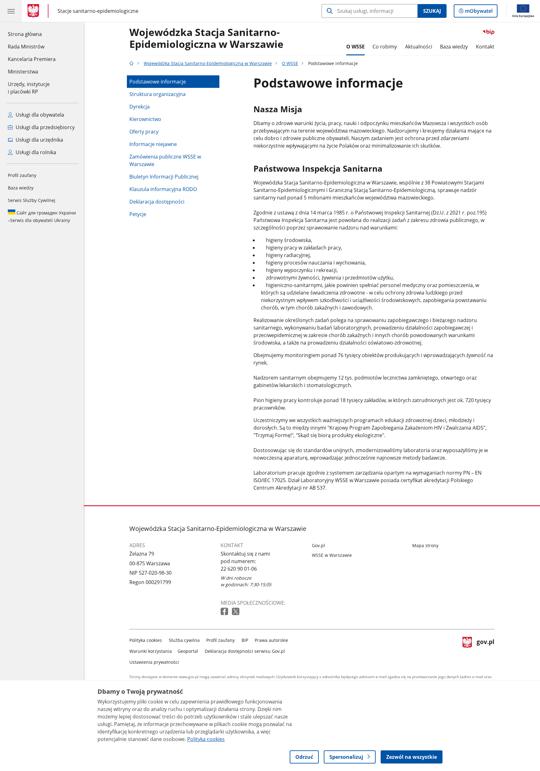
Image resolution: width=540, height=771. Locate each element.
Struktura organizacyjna (157, 94)
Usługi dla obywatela (39, 114)
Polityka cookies (145, 640)
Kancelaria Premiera (32, 59)
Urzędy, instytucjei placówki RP (29, 88)
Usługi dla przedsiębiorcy (44, 127)
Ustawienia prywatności (154, 662)
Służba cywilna (184, 640)
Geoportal (188, 651)
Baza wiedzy (20, 188)
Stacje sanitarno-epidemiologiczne (98, 10)
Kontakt (485, 46)
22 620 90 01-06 (239, 568)
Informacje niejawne (153, 144)
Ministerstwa (23, 71)
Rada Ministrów (26, 46)
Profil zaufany (22, 175)
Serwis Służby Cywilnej (31, 200)
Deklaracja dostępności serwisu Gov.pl (245, 651)
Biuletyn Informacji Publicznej (163, 176)
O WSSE (355, 46)
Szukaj (432, 11)
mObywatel (478, 12)
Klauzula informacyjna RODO (163, 189)
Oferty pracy (143, 131)
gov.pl (485, 650)
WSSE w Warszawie (332, 555)
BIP (245, 640)
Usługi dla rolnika (35, 152)
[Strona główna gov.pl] (35, 11)
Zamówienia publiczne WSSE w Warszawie (165, 160)
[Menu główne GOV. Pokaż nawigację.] (11, 11)
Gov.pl (318, 545)
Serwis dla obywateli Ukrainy (42, 216)
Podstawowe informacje (157, 81)
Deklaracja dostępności (156, 201)
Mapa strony (425, 545)
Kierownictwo (145, 119)
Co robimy (384, 46)
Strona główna (32, 34)
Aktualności (418, 46)
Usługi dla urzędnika (38, 139)
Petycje (137, 214)
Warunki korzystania (150, 651)
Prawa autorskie (271, 640)
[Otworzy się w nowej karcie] (225, 611)
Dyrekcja (139, 106)
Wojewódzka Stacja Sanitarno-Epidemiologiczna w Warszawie (206, 38)
